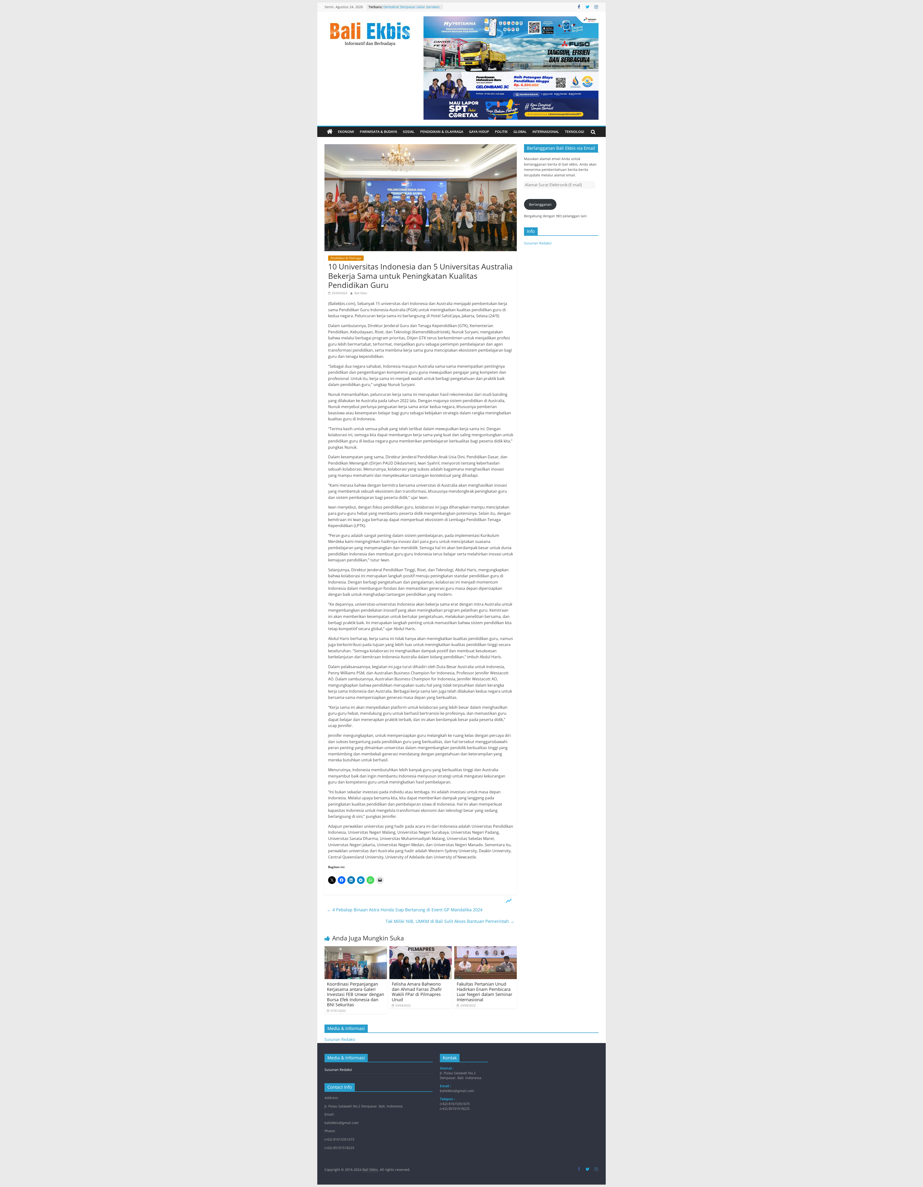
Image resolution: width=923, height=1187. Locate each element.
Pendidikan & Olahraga (441, 131)
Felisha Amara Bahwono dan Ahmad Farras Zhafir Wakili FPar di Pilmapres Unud (417, 991)
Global (520, 131)
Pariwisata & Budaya (378, 131)
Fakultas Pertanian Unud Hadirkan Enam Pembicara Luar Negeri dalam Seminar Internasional (484, 991)
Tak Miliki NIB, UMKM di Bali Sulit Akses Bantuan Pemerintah (450, 921)
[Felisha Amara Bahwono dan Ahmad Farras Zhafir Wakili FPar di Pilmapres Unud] (420, 949)
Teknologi (574, 131)
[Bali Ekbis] (329, 132)
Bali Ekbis (361, 293)
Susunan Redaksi (538, 243)
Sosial (408, 131)
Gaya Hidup (479, 131)
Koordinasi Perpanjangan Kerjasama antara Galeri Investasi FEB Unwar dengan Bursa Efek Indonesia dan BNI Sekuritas (355, 994)
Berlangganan (540, 204)
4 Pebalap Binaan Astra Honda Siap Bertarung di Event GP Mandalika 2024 (404, 910)
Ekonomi (346, 131)
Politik (501, 131)
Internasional (545, 131)
